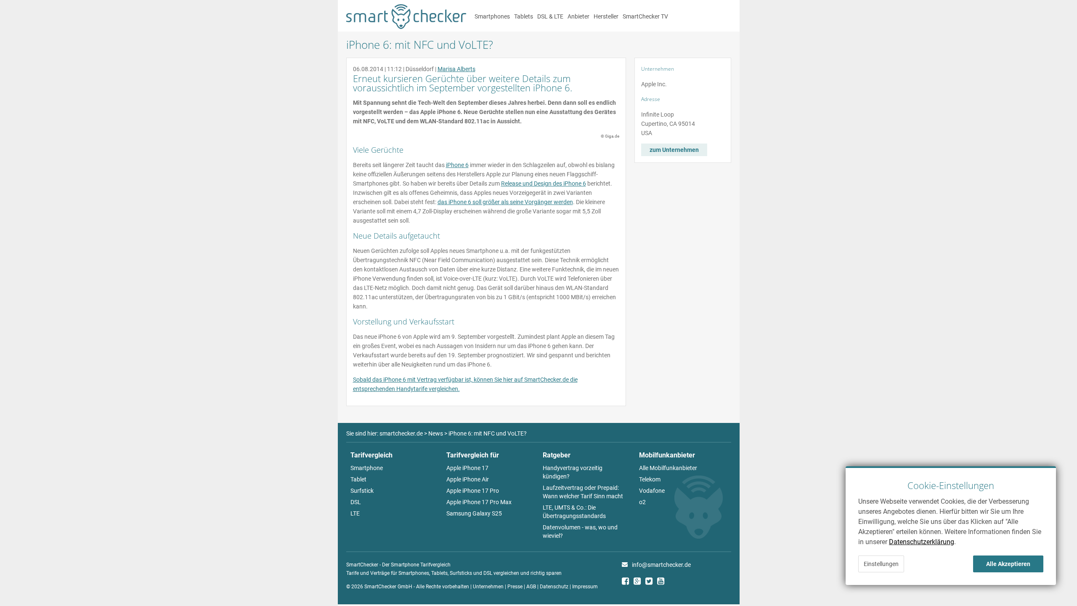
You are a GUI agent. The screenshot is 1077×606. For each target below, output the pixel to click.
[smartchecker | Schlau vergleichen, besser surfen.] (406, 27)
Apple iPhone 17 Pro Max (479, 502)
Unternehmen (488, 587)
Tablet (358, 479)
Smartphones (492, 16)
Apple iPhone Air (467, 479)
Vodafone (652, 490)
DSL (355, 502)
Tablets (523, 16)
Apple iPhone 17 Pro (472, 490)
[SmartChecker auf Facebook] (628, 582)
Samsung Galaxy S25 (474, 513)
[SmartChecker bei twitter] (651, 582)
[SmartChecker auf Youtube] (663, 582)
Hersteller (606, 16)
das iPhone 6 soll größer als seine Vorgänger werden (505, 202)
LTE (355, 513)
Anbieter (578, 16)
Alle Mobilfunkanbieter (668, 468)
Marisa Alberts (456, 69)
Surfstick (362, 490)
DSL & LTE (550, 16)
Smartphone (366, 468)
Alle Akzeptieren (1008, 564)
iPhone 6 (457, 165)
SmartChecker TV (645, 16)
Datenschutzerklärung (921, 542)
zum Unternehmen (674, 149)
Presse (515, 587)
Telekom (650, 479)
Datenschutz (554, 587)
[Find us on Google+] (639, 582)
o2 (642, 502)
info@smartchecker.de (661, 564)
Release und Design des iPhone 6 (543, 183)
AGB (531, 587)
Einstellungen (881, 564)
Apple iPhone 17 (467, 468)
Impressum (585, 587)
